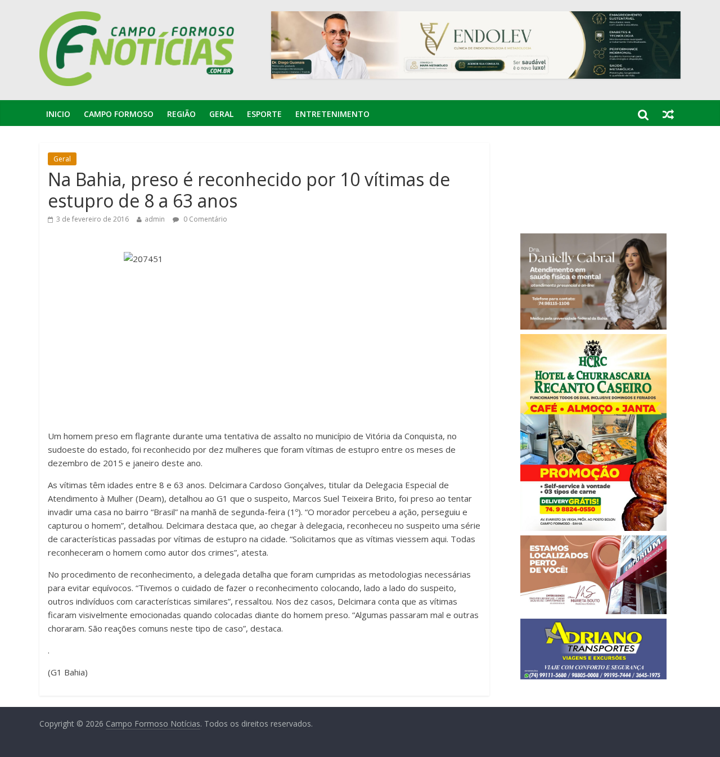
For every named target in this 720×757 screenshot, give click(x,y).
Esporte (264, 114)
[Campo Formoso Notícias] (137, 18)
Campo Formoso (119, 114)
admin (155, 219)
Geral (221, 114)
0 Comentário (204, 219)
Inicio (58, 114)
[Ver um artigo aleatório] (668, 114)
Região (181, 114)
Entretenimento (332, 114)
